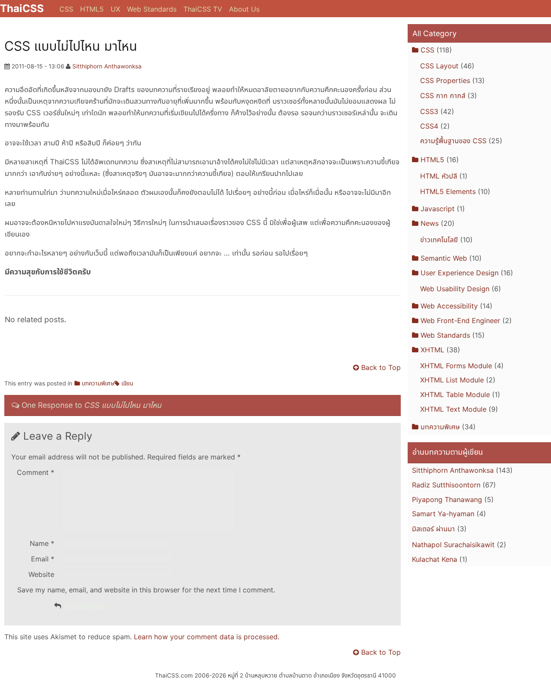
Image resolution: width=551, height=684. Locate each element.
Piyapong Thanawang (447, 499)
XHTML (432, 349)
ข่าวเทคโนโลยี (439, 239)
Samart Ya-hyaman (443, 513)
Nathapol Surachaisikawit (453, 544)
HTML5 (92, 9)
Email (42, 559)
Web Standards (151, 9)
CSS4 (429, 126)
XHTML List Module (452, 380)
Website (41, 574)
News (430, 223)
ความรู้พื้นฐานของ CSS (453, 140)
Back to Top (381, 367)
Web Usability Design (454, 288)
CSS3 (429, 111)
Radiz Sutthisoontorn (446, 485)
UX (115, 9)
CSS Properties (445, 80)
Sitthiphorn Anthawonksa (107, 66)
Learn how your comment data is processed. (206, 636)
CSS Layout (439, 66)
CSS (66, 9)
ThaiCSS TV (202, 9)
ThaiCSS (22, 8)
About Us (244, 9)
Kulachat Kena (434, 559)
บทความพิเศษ (98, 383)
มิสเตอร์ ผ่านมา (433, 528)
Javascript (438, 208)
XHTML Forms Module (456, 365)
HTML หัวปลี (438, 176)
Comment (35, 472)
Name (42, 543)
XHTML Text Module (453, 409)
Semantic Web (444, 258)
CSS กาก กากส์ (442, 95)
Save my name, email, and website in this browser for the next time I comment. (146, 589)
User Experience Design (459, 272)
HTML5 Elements (448, 191)
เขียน (127, 383)
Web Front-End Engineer (460, 320)
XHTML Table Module (455, 394)
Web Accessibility (449, 306)
